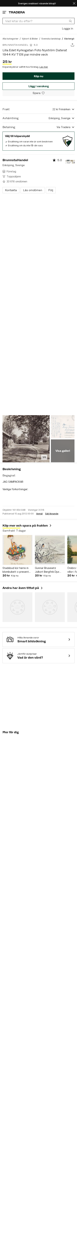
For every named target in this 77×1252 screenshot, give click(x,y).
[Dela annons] (72, 45)
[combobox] (38, 21)
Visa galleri (63, 450)
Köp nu (38, 76)
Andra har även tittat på (23, 588)
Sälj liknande (51, 513)
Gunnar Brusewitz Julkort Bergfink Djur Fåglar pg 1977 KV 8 (47, 570)
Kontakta (11, 190)
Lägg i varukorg (38, 86)
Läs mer (43, 67)
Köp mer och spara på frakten (25, 525)
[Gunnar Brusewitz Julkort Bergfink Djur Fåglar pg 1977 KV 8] (50, 550)
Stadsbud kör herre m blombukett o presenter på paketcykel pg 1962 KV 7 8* (17, 570)
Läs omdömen (32, 190)
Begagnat (9, 475)
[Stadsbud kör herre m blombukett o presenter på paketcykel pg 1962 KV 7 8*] (17, 550)
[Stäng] (74, 3)
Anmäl (39, 513)
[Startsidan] (17, 12)
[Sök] (70, 21)
